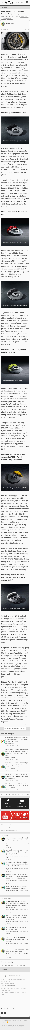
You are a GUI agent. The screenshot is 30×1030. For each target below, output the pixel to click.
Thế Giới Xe (8, 847)
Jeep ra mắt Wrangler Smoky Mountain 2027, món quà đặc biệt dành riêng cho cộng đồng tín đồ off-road (17, 852)
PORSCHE (11, 743)
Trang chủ (3, 1022)
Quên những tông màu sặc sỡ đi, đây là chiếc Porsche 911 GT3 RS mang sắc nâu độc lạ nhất (16, 740)
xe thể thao (9, 18)
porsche (4, 18)
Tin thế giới (4, 835)
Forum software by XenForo (12, 1025)
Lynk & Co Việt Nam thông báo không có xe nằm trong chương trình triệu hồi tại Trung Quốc (16, 917)
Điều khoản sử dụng (6, 1020)
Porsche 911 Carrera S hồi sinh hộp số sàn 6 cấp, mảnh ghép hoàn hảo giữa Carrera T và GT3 (16, 765)
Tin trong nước (6, 899)
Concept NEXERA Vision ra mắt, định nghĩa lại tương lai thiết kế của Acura (16, 887)
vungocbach (5, 16)
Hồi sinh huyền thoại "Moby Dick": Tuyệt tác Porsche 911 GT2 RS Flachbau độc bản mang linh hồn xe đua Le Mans (17, 876)
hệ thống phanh (24, 16)
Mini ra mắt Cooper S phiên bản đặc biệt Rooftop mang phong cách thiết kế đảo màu (17, 840)
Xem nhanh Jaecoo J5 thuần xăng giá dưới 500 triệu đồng (16, 928)
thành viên (7, 805)
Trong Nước (8, 913)
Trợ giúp (25, 1020)
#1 (28, 29)
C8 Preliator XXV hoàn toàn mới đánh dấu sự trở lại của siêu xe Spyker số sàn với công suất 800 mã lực (17, 864)
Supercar (7, 757)
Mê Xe (6, 743)
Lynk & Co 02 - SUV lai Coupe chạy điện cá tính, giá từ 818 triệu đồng (17, 951)
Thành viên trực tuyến (8, 825)
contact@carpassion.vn (11, 985)
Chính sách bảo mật (17, 1020)
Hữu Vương (8, 778)
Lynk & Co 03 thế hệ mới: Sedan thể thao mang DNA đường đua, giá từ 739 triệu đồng (17, 939)
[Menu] (2, 2)
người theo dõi (22, 805)
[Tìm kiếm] (27, 2)
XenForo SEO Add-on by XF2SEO (15, 1027)
